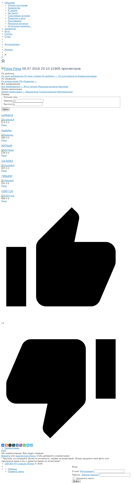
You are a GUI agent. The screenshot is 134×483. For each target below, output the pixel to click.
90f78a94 (6, 145)
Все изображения (12, 86)
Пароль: (76, 474)
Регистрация (86, 471)
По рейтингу (50, 76)
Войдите (5, 455)
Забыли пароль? (90, 474)
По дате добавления (12, 76)
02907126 (7, 191)
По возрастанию (10, 81)
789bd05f (6, 176)
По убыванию (28, 81)
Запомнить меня (85, 478)
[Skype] (27, 445)
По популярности (68, 76)
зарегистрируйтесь (26, 455)
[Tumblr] (17, 445)
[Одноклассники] (6, 445)
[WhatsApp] (24, 445)
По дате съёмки (33, 76)
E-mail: (75, 471)
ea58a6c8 (7, 115)
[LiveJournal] (13, 445)
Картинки (63, 86)
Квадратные (32, 91)
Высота (8, 104)
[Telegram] (31, 445)
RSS (3, 450)
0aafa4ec (6, 130)
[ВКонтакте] (2, 445)
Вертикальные (65, 91)
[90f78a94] (7, 150)
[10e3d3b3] (7, 165)
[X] (9, 445)
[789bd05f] (7, 180)
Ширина (8, 100)
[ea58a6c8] (7, 119)
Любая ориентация (13, 91)
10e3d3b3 (7, 160)
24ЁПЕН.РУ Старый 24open (19, 463)
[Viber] (20, 445)
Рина (17, 68)
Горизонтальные (48, 91)
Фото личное (31, 86)
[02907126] (7, 196)
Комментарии (12, 448)
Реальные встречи (48, 86)
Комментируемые (87, 76)
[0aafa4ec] (7, 135)
